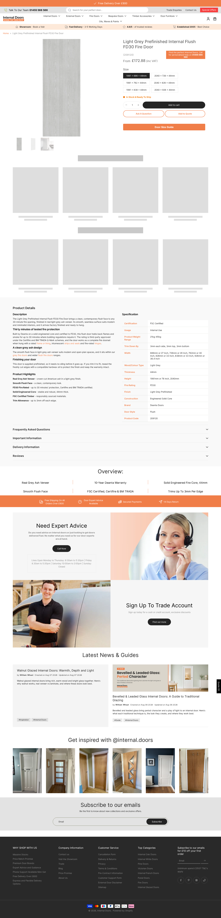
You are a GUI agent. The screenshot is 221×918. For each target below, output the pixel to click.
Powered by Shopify (123, 910)
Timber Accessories (142, 16)
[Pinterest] (188, 880)
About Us (63, 877)
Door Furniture (168, 16)
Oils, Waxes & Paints (109, 21)
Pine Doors (143, 863)
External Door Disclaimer (110, 882)
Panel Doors (144, 877)
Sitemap (102, 887)
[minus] (126, 105)
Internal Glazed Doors (148, 887)
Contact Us (190, 10)
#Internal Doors (39, 720)
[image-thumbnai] (19, 144)
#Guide (117, 720)
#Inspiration (24, 720)
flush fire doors (45, 355)
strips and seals (72, 343)
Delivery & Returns (107, 859)
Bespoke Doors (115, 16)
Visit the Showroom (67, 859)
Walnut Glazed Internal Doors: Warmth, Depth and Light (55, 670)
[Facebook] (181, 880)
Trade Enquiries (174, 10)
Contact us (63, 854)
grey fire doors (20, 355)
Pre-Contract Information (110, 873)
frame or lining (44, 343)
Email (181, 860)
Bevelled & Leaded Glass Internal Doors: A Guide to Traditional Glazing (156, 698)
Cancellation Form (107, 854)
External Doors (73, 16)
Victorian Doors (145, 868)
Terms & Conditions (107, 868)
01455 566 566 (193, 56)
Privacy (102, 863)
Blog (60, 868)
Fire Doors (94, 16)
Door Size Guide (164, 127)
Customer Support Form (110, 877)
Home (6, 33)
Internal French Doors (148, 873)
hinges (98, 343)
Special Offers (209, 10)
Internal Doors (50, 16)
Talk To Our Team (28, 10)
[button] (174, 105)
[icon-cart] (214, 18)
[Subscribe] (204, 861)
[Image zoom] (61, 88)
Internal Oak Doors (147, 854)
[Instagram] (196, 880)
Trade (61, 863)
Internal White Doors (148, 859)
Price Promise (65, 873)
